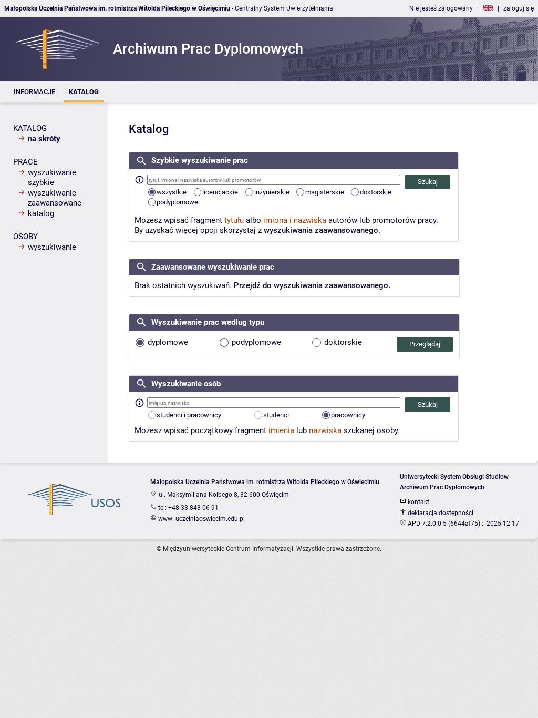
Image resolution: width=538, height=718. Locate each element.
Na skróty (44, 138)
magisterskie (324, 192)
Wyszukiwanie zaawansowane (54, 198)
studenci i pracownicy (189, 415)
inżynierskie (271, 192)
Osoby (25, 236)
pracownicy (348, 415)
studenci (276, 415)
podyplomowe (177, 202)
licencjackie (220, 192)
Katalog (84, 92)
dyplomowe (167, 342)
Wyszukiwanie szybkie (52, 178)
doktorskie (375, 192)
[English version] (488, 8)
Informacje (34, 92)
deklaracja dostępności (439, 513)
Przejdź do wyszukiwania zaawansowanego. (312, 285)
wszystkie (172, 192)
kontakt (417, 502)
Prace (25, 162)
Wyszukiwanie (52, 247)
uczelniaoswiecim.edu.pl (210, 518)
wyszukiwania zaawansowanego (321, 230)
